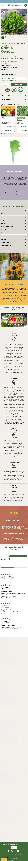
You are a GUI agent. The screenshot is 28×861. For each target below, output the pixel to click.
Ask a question (18, 559)
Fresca (3, 118)
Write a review (18, 556)
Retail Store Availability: (5, 80)
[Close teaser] (7, 857)
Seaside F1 (19, 120)
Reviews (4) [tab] (7, 565)
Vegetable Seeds (4, 43)
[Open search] (2, 570)
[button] (25, 5)
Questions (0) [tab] (20, 565)
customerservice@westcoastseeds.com (14, 857)
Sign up (14, 847)
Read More (15, 61)
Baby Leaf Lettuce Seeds (11, 43)
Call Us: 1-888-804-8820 (14, 858)
